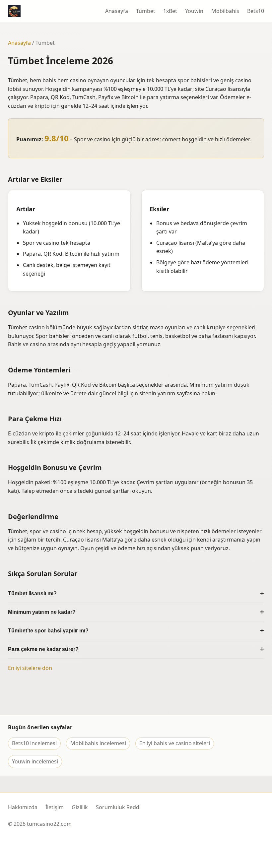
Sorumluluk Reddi (118, 807)
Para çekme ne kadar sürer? (43, 649)
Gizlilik (80, 807)
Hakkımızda (22, 807)
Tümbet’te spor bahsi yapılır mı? (48, 630)
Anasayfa (116, 11)
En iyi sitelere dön (30, 668)
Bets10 (255, 11)
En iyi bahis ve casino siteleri (174, 743)
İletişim (54, 807)
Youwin (194, 11)
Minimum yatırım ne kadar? (42, 612)
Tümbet (145, 11)
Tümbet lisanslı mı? (32, 593)
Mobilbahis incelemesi (98, 743)
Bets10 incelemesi (34, 743)
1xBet (170, 11)
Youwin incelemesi (35, 761)
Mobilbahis (225, 11)
